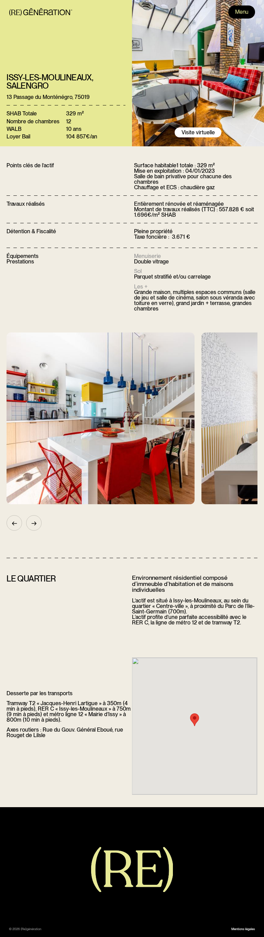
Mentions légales (243, 929)
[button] (194, 720)
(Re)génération (31, 929)
